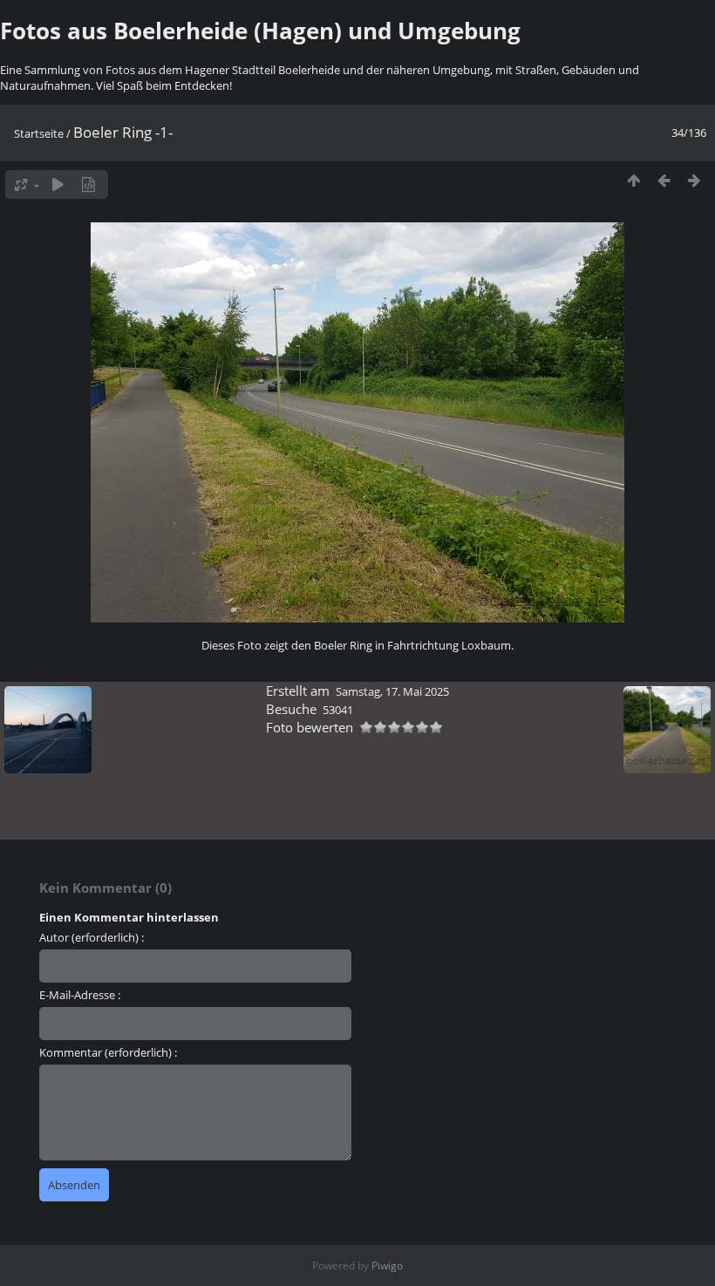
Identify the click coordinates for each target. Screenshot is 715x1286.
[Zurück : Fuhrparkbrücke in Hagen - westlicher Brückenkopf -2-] (664, 180)
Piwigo (387, 1265)
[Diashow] (58, 184)
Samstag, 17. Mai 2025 (392, 691)
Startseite (39, 133)
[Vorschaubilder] (633, 180)
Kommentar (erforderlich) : (108, 1052)
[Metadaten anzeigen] (88, 184)
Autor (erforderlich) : (91, 937)
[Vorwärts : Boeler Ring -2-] (694, 180)
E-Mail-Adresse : (79, 995)
